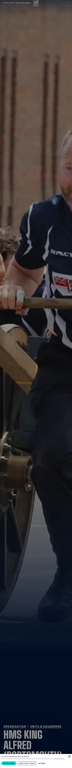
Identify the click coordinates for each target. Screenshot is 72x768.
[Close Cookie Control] (69, 756)
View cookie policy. (59, 758)
